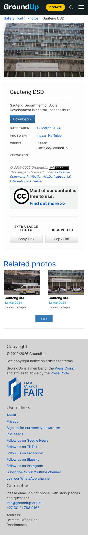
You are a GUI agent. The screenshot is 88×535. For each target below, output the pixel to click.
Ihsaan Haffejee (49, 135)
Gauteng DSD (15, 298)
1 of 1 (44, 318)
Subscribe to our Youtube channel (34, 472)
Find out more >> (48, 203)
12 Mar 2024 (13, 302)
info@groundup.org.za (25, 503)
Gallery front (13, 18)
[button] (81, 7)
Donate (55, 7)
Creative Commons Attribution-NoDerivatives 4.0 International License (40, 176)
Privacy (13, 421)
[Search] (71, 7)
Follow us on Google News (27, 440)
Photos (32, 18)
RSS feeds (15, 434)
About (11, 415)
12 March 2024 (49, 128)
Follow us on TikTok (22, 447)
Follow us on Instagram (25, 466)
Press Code (60, 373)
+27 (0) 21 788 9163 (23, 508)
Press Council (65, 368)
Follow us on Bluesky (23, 459)
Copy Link (26, 239)
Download (21, 119)
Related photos (30, 263)
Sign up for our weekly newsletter (33, 428)
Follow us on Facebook (25, 453)
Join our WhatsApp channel (28, 478)
